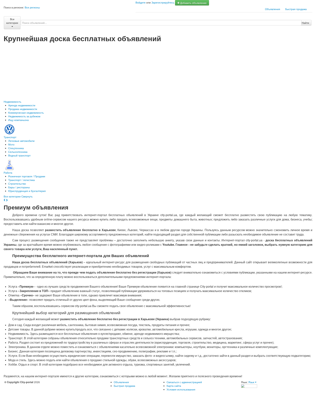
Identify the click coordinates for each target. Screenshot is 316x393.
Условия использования (181, 389)
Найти (305, 23)
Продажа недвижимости (22, 109)
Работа (8, 172)
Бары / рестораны (19, 187)
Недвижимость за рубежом (24, 116)
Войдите (141, 2)
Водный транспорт (19, 155)
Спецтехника (16, 148)
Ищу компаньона (18, 120)
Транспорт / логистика (21, 180)
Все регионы (32, 7)
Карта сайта (174, 386)
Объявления (272, 9)
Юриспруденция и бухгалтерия (27, 191)
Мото (11, 144)
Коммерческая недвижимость (26, 112)
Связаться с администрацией (184, 382)
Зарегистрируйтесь (162, 2)
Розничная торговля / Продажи (26, 176)
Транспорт (10, 137)
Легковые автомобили (21, 141)
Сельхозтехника (17, 152)
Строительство (17, 183)
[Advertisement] (158, 69)
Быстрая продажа (296, 9)
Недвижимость (12, 101)
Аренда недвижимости (21, 105)
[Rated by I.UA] (249, 386)
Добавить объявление (193, 3)
